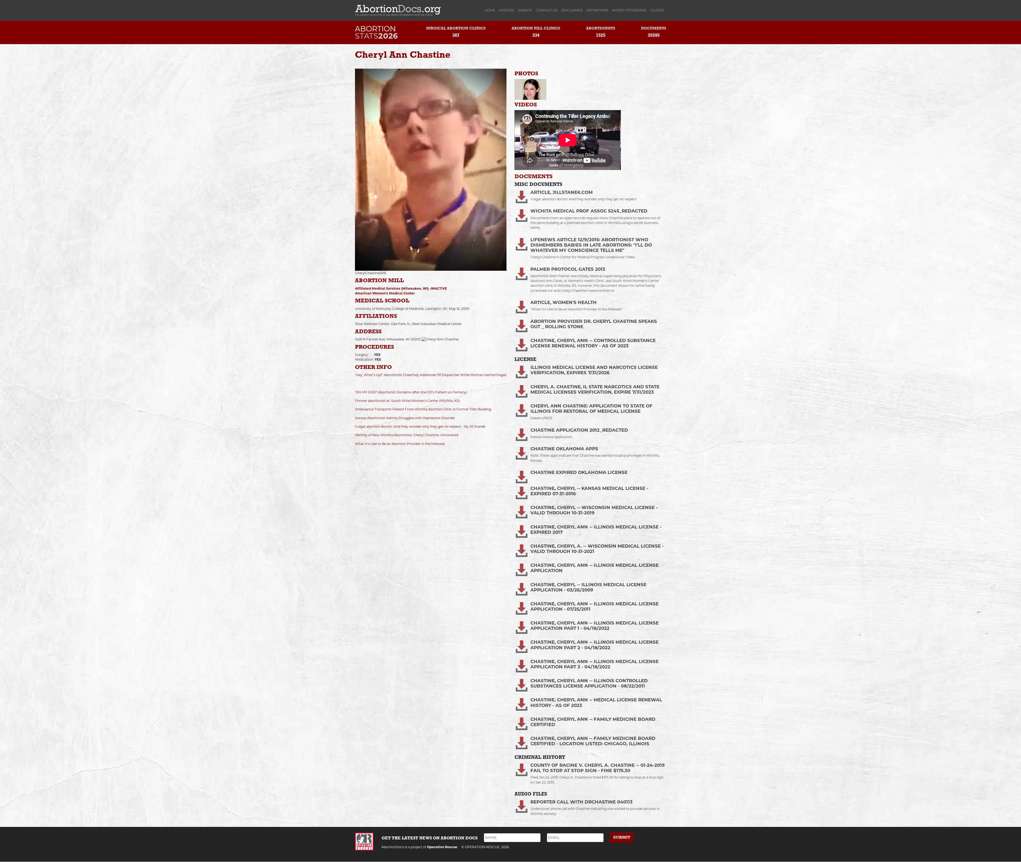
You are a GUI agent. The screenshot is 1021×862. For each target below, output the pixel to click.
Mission (506, 10)
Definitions (597, 10)
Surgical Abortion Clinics (456, 29)
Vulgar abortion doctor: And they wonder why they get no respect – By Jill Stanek (420, 426)
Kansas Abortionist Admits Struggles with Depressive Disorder (405, 418)
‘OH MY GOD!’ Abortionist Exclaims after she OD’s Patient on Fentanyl (411, 392)
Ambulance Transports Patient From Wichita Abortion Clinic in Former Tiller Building (423, 409)
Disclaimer (572, 10)
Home (491, 10)
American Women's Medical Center (385, 293)
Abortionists (600, 29)
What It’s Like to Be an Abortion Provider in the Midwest (400, 444)
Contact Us (547, 10)
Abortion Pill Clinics (536, 29)
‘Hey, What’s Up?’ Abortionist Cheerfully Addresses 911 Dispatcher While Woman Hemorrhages (431, 375)
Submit (621, 837)
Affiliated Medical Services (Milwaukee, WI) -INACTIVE (401, 288)
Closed (657, 10)
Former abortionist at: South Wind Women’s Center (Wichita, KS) (407, 401)
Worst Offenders (629, 10)
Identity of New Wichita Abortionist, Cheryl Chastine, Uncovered (406, 435)
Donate (525, 10)
